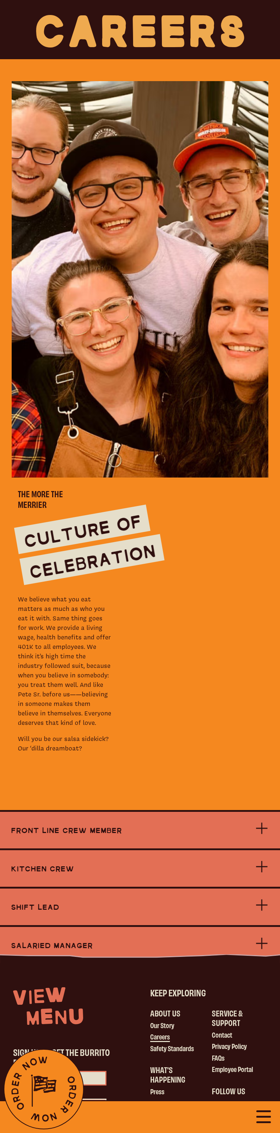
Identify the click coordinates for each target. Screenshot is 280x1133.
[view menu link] (48, 1006)
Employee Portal (232, 1069)
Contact (222, 1034)
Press (157, 1091)
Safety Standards (172, 1048)
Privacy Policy (229, 1046)
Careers (160, 1036)
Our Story (162, 1025)
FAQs (218, 1057)
